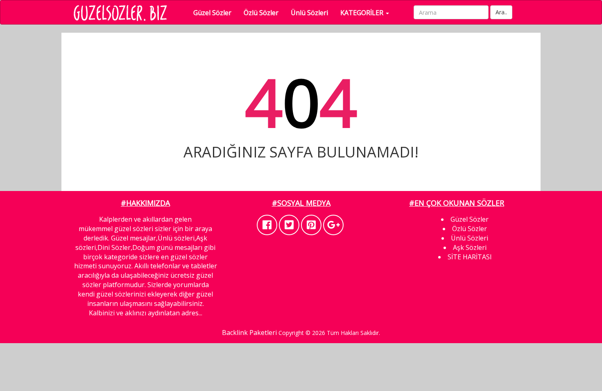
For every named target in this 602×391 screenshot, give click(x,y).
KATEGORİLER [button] (362, 12)
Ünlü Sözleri (309, 12)
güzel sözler (189, 256)
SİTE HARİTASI (470, 256)
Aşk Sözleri (470, 247)
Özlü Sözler (261, 12)
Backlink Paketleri (249, 332)
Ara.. (501, 12)
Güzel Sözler (212, 12)
